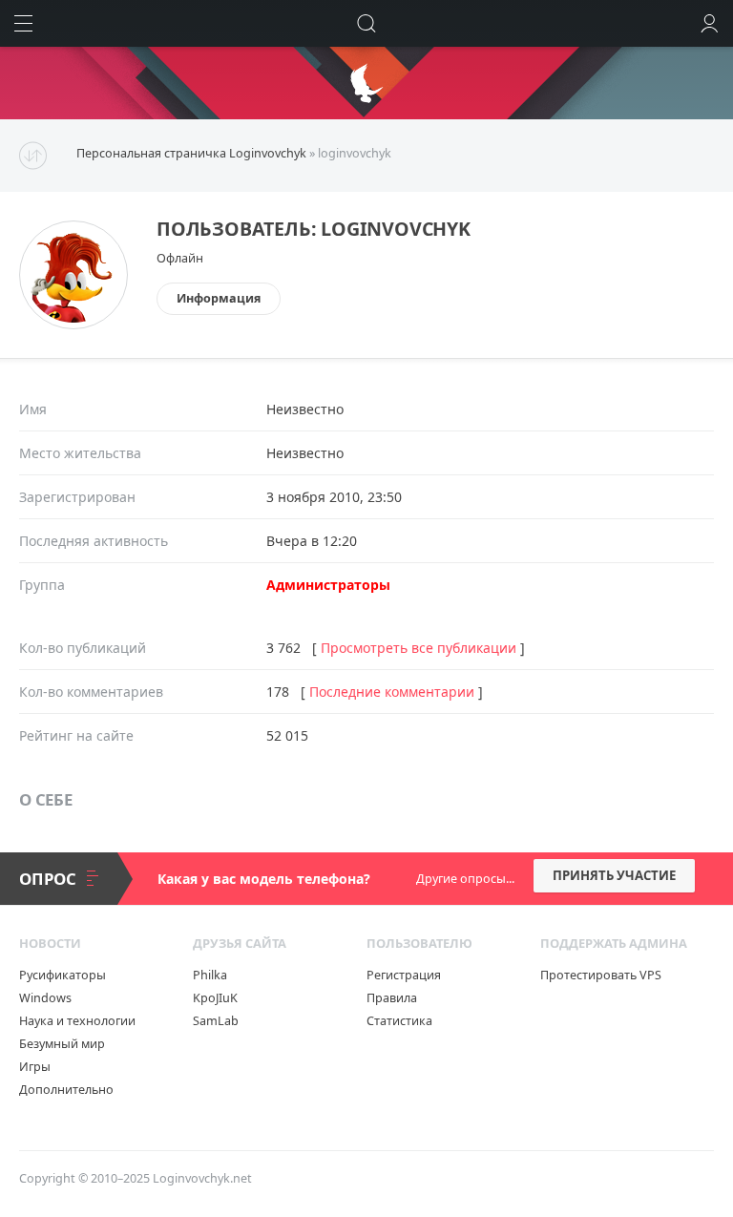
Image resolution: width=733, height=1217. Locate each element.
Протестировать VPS (600, 975)
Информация (219, 298)
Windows (45, 998)
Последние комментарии (391, 691)
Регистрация (403, 975)
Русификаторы (62, 975)
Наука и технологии (77, 1021)
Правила (391, 998)
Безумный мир (62, 1044)
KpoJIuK (215, 998)
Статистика (399, 1021)
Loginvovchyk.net (202, 1178)
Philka (210, 975)
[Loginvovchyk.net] (366, 83)
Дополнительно (66, 1089)
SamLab (216, 1021)
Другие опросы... (465, 879)
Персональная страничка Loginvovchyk (191, 153)
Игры (35, 1067)
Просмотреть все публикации (418, 648)
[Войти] (709, 23)
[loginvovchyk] (73, 237)
